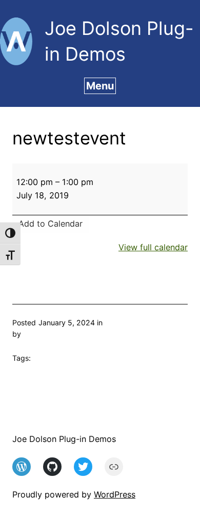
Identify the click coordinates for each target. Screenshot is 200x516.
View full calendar (153, 247)
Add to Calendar (50, 223)
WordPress (114, 494)
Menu (100, 86)
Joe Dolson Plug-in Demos (64, 439)
